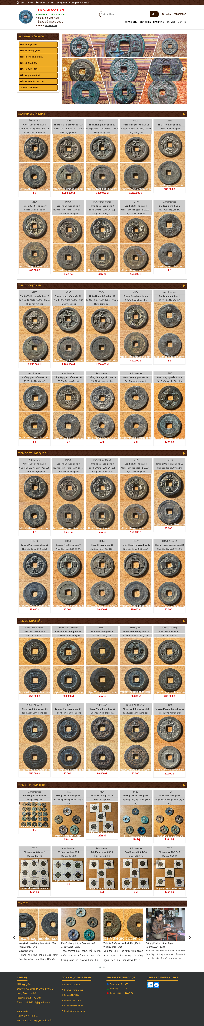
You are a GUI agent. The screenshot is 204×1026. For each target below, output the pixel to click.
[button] (100, 967)
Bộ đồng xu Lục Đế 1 (68, 852)
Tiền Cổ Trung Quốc (73, 990)
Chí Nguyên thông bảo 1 (34, 377)
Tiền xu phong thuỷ (30, 75)
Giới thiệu (145, 22)
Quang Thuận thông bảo (135, 795)
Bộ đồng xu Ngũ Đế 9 (102, 852)
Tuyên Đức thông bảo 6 (35, 205)
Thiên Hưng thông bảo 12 (136, 124)
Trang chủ (131, 22)
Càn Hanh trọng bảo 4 (34, 124)
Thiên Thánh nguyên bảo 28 (169, 545)
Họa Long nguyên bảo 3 (169, 377)
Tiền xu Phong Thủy (73, 1005)
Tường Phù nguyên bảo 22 (169, 464)
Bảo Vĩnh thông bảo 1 (102, 631)
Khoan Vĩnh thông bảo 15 (68, 631)
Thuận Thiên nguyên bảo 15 (68, 124)
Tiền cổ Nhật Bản (28, 63)
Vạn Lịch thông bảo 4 (136, 205)
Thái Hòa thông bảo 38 (169, 124)
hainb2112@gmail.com (37, 1002)
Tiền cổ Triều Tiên (29, 69)
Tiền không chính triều (31, 57)
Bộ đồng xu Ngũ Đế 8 (136, 852)
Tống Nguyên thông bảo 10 (68, 377)
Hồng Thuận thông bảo (68, 795)
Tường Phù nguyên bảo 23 (102, 377)
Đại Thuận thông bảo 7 (68, 205)
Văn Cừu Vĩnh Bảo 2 (34, 631)
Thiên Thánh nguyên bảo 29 (135, 545)
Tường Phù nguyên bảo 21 (34, 545)
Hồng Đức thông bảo (169, 795)
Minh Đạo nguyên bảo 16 (135, 377)
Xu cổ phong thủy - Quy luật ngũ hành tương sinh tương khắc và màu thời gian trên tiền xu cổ (38, 943)
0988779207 (51, 25)
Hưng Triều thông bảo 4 (102, 205)
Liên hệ (182, 22)
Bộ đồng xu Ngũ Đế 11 (34, 795)
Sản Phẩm (158, 22)
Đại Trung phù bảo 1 (169, 205)
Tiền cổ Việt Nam (28, 44)
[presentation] (14, 938)
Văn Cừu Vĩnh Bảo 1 (169, 631)
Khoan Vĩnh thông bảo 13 (102, 709)
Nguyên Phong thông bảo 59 (169, 709)
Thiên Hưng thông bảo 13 (102, 124)
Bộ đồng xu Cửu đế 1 (34, 852)
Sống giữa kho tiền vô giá (116, 943)
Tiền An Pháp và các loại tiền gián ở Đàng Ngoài (79, 943)
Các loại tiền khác (29, 87)
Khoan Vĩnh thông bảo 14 (68, 709)
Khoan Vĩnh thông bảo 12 (136, 709)
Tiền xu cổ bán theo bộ (32, 81)
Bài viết (171, 22)
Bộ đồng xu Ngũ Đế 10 (102, 795)
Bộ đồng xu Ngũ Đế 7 (169, 852)
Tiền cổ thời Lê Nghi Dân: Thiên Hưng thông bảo (162, 943)
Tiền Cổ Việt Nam (72, 984)
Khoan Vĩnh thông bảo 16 (136, 631)
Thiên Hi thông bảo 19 (102, 545)
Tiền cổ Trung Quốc (30, 50)
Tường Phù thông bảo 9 (68, 545)
